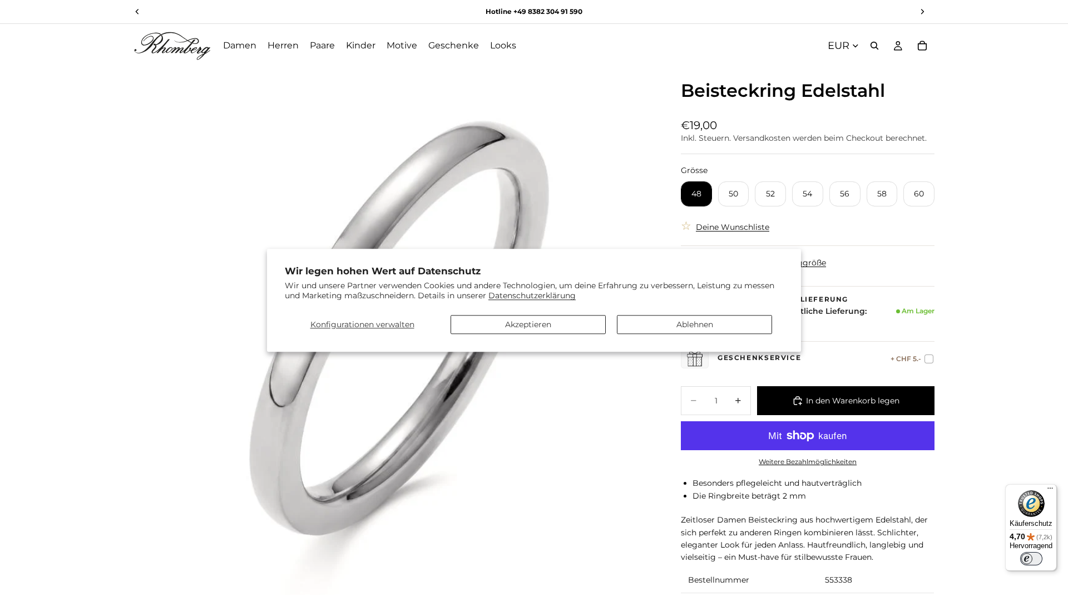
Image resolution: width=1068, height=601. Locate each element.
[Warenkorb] (922, 45)
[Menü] (1050, 490)
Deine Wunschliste (732, 227)
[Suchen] (874, 45)
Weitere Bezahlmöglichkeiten (808, 462)
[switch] (1031, 558)
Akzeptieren (528, 324)
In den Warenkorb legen (852, 401)
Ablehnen (694, 324)
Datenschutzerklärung (532, 296)
